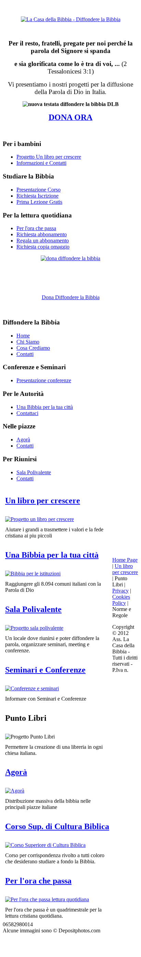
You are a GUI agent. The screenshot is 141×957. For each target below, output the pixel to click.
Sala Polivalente (33, 472)
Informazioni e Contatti (41, 163)
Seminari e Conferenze (45, 669)
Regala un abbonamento (42, 240)
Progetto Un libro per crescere (48, 157)
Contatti (25, 354)
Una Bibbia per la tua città (44, 407)
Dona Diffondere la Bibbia (71, 297)
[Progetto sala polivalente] (34, 628)
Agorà (23, 439)
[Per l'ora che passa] (47, 899)
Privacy (120, 591)
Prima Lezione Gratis (39, 202)
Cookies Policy (121, 600)
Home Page (125, 560)
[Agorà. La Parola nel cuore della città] (14, 791)
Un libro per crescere (42, 500)
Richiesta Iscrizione (37, 196)
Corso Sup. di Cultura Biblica (57, 826)
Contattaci (27, 413)
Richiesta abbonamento (41, 234)
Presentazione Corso (38, 189)
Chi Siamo (27, 342)
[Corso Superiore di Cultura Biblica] (45, 845)
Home (23, 335)
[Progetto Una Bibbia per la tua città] (33, 573)
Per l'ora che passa (36, 228)
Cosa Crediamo (33, 348)
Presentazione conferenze (43, 380)
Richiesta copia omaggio (42, 247)
